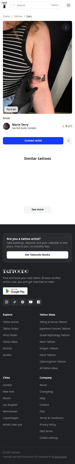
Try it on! (11, 109)
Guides (7, 355)
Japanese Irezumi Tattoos (55, 328)
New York (8, 391)
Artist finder (10, 335)
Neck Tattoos (47, 341)
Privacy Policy (48, 424)
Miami (7, 398)
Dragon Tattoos (49, 348)
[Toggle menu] (68, 5)
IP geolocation (59, 456)
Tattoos (54, 5)
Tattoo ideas (10, 341)
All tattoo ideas (49, 368)
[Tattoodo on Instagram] (6, 302)
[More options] (66, 27)
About (43, 385)
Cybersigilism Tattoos (53, 361)
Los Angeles (10, 404)
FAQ (42, 411)
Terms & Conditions (52, 418)
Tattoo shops (10, 328)
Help (42, 398)
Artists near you (12, 424)
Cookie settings (49, 437)
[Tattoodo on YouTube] (30, 302)
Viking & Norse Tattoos (53, 322)
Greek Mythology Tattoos (55, 335)
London (7, 385)
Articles (7, 348)
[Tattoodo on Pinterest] (22, 302)
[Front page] (4, 5)
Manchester (10, 411)
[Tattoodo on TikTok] (14, 302)
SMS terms (46, 431)
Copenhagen (11, 418)
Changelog (46, 391)
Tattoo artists (11, 322)
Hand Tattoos (48, 355)
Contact (44, 404)
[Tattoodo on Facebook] (38, 302)
